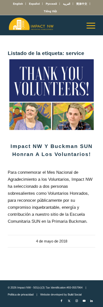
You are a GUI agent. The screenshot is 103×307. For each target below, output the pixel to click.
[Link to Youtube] (84, 300)
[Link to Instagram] (76, 300)
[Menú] (88, 25)
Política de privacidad (21, 294)
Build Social (75, 294)
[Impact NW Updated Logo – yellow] (43, 25)
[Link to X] (69, 300)
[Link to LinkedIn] (91, 300)
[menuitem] (18, 3)
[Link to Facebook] (61, 300)
